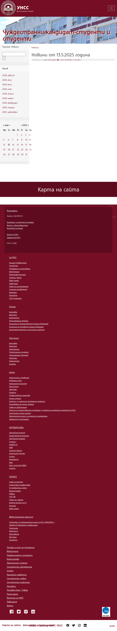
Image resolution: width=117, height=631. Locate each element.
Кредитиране (14, 361)
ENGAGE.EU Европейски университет (23, 525)
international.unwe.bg (17, 433)
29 (18, 154)
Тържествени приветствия (19, 485)
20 (9, 149)
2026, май (7, 89)
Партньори (13, 528)
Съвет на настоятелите (18, 286)
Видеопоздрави (15, 491)
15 (18, 144)
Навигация (12, 601)
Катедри (12, 364)
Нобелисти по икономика (19, 419)
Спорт (10, 570)
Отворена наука (15, 381)
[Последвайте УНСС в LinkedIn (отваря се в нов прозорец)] (85, 625)
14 (13, 144)
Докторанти (14, 318)
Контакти (12, 210)
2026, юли (7, 80)
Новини (35, 47)
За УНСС (12, 257)
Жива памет (14, 280)
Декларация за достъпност (38, 625)
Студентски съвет (16, 578)
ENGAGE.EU (13, 445)
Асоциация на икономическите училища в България (28, 324)
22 (18, 149)
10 (26, 139)
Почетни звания (15, 278)
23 (22, 149)
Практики (13, 358)
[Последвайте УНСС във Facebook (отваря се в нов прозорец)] (68, 625)
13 (9, 144)
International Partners (17, 453)
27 (9, 154)
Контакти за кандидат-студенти (20, 222)
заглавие (77, 60)
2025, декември (10, 112)
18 (30, 144)
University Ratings (15, 450)
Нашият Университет (18, 263)
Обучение (14, 338)
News (11, 462)
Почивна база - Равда (17, 590)
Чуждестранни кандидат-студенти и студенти (56, 35)
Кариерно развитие (17, 574)
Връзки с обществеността (17, 225)
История (12, 506)
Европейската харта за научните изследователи (28, 416)
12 (4, 144)
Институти (14, 386)
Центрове (13, 389)
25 (30, 149)
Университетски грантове (19, 395)
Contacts (12, 468)
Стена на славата (16, 500)
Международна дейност (21, 516)
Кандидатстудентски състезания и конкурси (27, 330)
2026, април (8, 93)
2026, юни (7, 84)
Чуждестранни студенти (19, 352)
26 (4, 154)
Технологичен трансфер (18, 384)
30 (22, 154)
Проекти (12, 392)
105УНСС (13, 476)
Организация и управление (19, 378)
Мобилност (13, 531)
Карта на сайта (11, 625)
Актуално (13, 537)
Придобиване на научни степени (21, 404)
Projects (12, 456)
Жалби (10, 605)
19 (4, 149)
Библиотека (13, 559)
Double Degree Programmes (19, 436)
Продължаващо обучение (18, 321)
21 (13, 149)
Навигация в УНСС (13, 238)
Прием (12, 306)
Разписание (12, 594)
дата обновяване (66, 60)
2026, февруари (10, 102)
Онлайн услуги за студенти (21, 547)
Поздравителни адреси (18, 488)
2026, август (8, 75)
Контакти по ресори (15, 228)
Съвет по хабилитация (18, 407)
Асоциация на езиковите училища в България (26, 327)
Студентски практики (18, 582)
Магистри (13, 315)
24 (26, 149)
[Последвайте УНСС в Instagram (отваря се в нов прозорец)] (79, 625)
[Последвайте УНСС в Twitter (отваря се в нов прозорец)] (74, 625)
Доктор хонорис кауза (18, 503)
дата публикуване (50, 60)
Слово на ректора (16, 482)
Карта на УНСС (12, 234)
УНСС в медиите (15, 298)
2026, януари (8, 107)
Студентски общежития (19, 566)
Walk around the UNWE (17, 465)
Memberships (13, 459)
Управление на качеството (19, 269)
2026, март (8, 98)
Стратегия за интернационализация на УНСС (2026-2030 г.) (31, 522)
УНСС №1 (12, 497)
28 (13, 154)
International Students (17, 439)
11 (30, 139)
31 (26, 154)
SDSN (11, 447)
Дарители (13, 292)
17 (26, 144)
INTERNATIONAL (16, 427)
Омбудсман (13, 283)
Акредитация (14, 272)
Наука (12, 372)
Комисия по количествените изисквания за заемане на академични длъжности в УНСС (42, 410)
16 (22, 144)
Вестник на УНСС (15, 597)
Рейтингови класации (17, 274)
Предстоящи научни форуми (20, 413)
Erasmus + (12, 442)
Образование (14, 534)
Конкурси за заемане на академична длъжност (27, 401)
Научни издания (15, 398)
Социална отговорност (18, 289)
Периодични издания (17, 562)
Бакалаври (13, 312)
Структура (13, 266)
